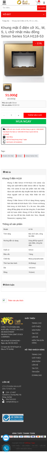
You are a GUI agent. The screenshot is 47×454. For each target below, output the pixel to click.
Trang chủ (5, 21)
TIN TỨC (35, 333)
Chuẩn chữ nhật (8, 156)
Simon (19, 156)
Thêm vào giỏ (35, 115)
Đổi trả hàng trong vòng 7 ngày (16, 139)
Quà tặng (9, 137)
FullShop (27, 443)
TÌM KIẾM (35, 372)
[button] (23, 172)
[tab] (23, 172)
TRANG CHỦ (36, 323)
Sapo (33, 443)
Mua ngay (23, 121)
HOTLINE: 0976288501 (14, 142)
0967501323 (11, 399)
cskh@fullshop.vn (12, 402)
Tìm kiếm (41, 8)
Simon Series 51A (31, 156)
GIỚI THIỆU (36, 326)
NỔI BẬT (7, 14)
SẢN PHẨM (36, 330)
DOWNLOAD (37, 375)
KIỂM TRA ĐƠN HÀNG (38, 342)
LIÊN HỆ (35, 337)
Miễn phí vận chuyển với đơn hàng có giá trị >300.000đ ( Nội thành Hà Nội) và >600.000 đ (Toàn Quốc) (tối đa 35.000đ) (23, 132)
